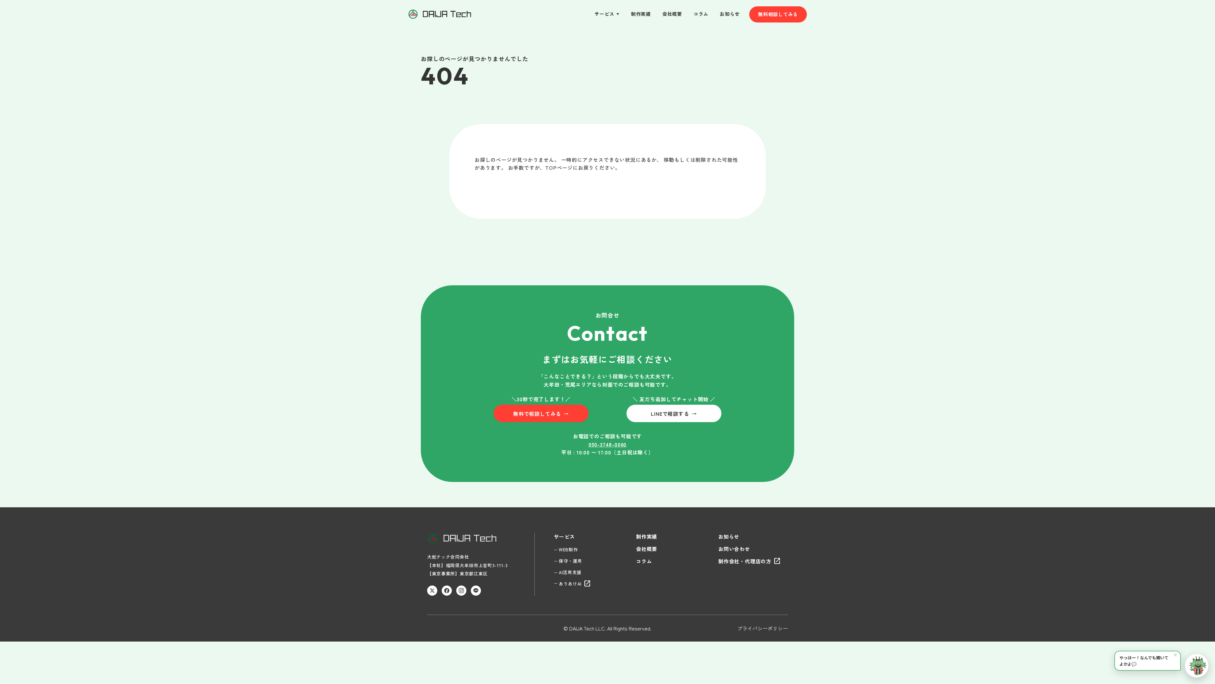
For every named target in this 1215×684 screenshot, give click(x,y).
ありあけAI (575, 583)
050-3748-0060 (607, 444)
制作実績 (641, 13)
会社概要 (672, 13)
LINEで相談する (674, 413)
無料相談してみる (778, 14)
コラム (701, 13)
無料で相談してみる (541, 413)
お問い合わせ (734, 549)
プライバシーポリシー (762, 628)
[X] (432, 591)
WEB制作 (568, 549)
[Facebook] (447, 591)
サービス (607, 13)
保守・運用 (570, 561)
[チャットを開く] (1197, 666)
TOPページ (559, 167)
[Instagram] (461, 591)
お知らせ (730, 13)
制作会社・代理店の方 (749, 561)
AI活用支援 (570, 572)
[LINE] (476, 591)
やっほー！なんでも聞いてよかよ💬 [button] (1148, 659)
